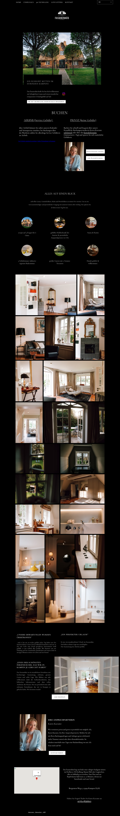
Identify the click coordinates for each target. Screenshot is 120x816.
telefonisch (68, 132)
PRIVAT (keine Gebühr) (83, 120)
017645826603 (84, 801)
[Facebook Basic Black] (51, 812)
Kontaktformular (90, 132)
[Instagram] (64, 94)
